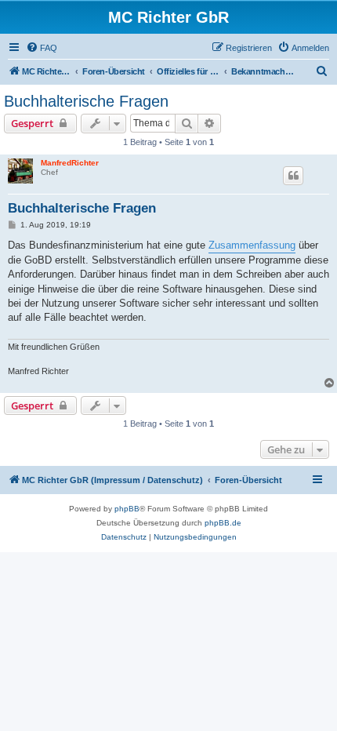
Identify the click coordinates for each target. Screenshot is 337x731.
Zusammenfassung (251, 245)
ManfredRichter (70, 162)
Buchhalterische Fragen (86, 101)
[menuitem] (41, 47)
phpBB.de (223, 522)
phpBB (127, 508)
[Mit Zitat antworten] (293, 175)
